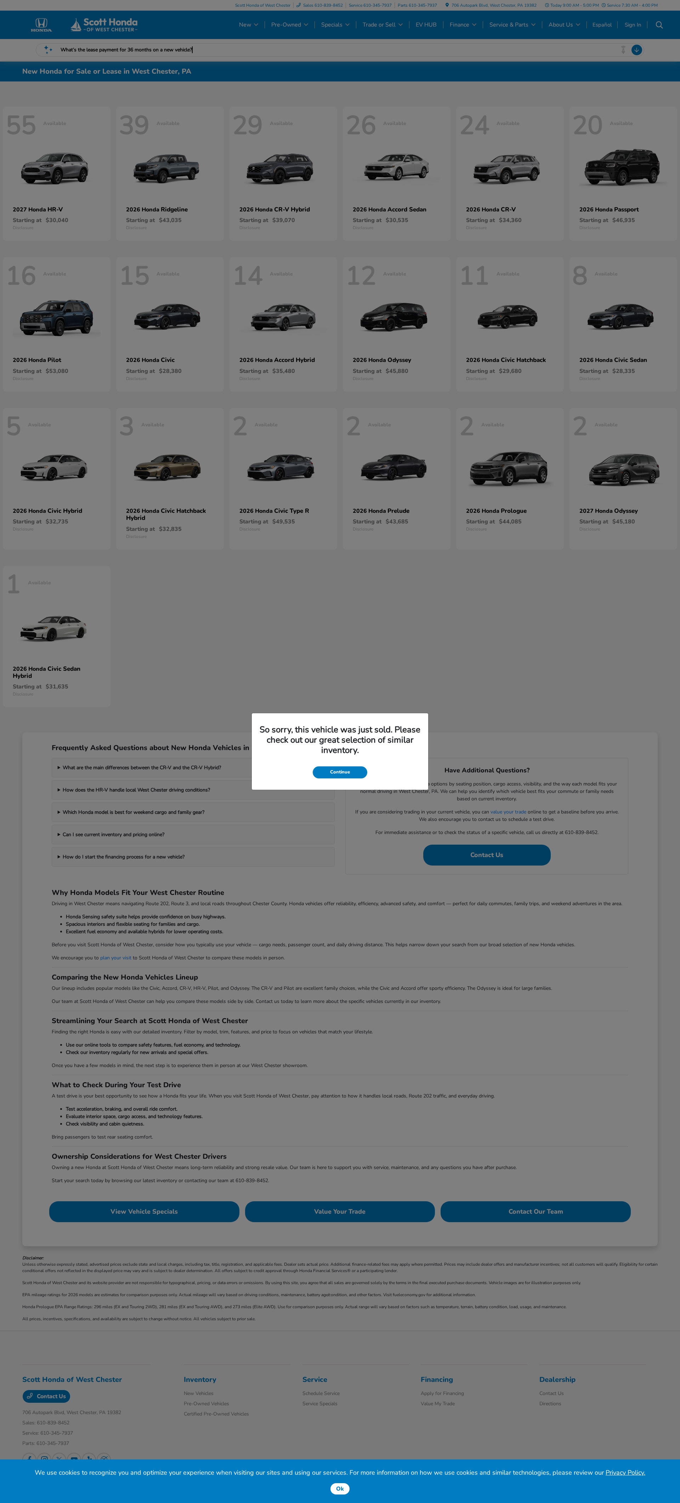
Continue (340, 772)
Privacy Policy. (625, 1472)
